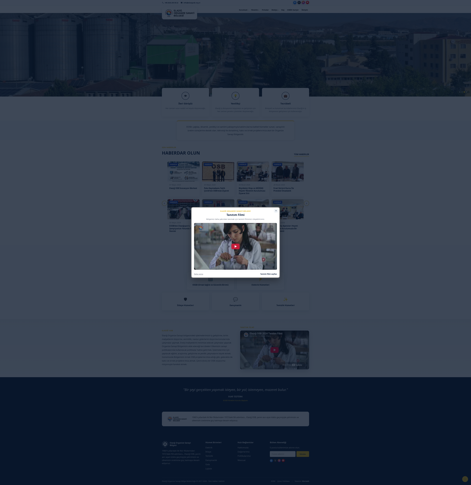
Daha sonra (198, 274)
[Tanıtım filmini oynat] (235, 246)
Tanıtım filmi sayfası (268, 274)
